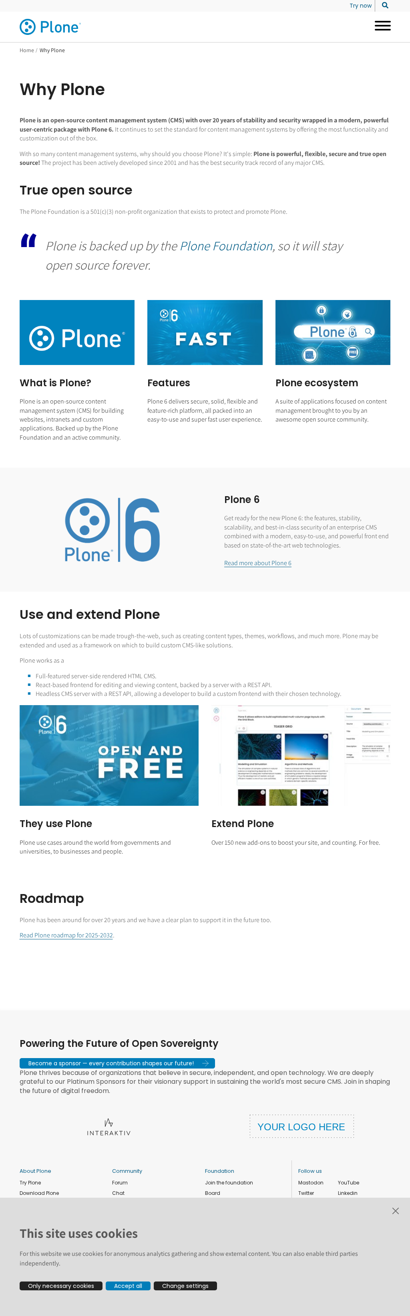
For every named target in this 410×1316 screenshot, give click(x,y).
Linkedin (348, 1193)
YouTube (348, 1182)
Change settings (185, 1286)
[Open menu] (380, 27)
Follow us (310, 1171)
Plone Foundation (225, 245)
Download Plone (39, 1193)
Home (27, 50)
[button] (117, 1063)
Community (127, 1171)
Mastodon (311, 1182)
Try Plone (30, 1182)
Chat (118, 1193)
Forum (120, 1182)
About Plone (35, 1171)
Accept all (128, 1286)
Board (212, 1193)
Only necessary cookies (61, 1286)
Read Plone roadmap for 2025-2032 (66, 935)
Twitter (306, 1193)
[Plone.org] (51, 27)
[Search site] (383, 5)
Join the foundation (229, 1182)
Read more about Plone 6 (257, 563)
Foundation (219, 1171)
